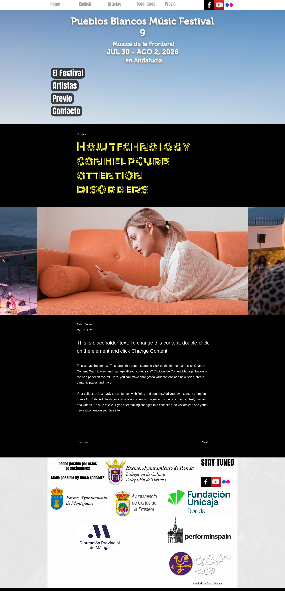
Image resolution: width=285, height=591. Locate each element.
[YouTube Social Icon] (219, 5)
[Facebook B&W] (209, 5)
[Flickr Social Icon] (229, 5)
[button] (89, 134)
